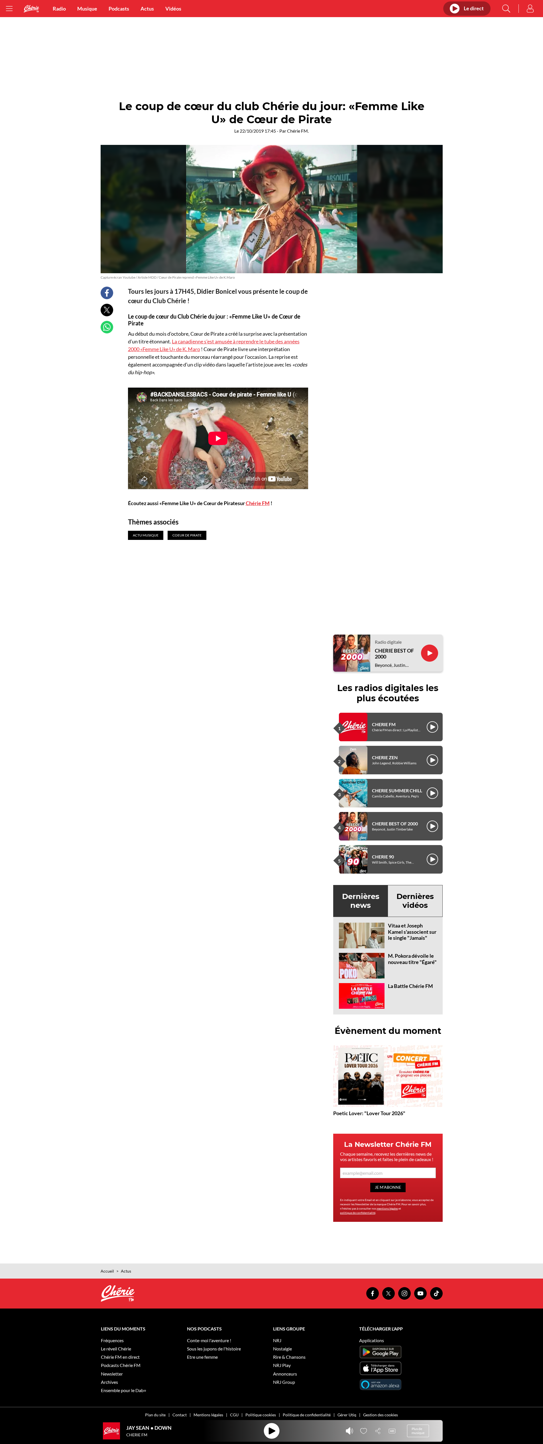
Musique (87, 8)
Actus (147, 8)
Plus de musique (418, 1431)
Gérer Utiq (346, 1414)
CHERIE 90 (383, 856)
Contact (179, 1414)
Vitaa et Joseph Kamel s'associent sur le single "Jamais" (412, 931)
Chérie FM (258, 503)
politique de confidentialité (357, 1212)
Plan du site (155, 1414)
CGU (234, 1414)
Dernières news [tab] (360, 901)
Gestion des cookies (380, 1414)
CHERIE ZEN (385, 757)
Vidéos (173, 8)
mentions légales (387, 1208)
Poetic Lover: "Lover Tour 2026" (369, 1113)
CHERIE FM (384, 724)
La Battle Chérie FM (410, 986)
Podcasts (119, 8)
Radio (59, 8)
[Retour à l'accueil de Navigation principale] (31, 9)
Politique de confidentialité (307, 1414)
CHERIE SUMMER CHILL (397, 790)
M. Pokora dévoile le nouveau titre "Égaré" (412, 959)
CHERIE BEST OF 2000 (394, 654)
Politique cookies (260, 1414)
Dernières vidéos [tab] (415, 901)
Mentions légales (208, 1414)
